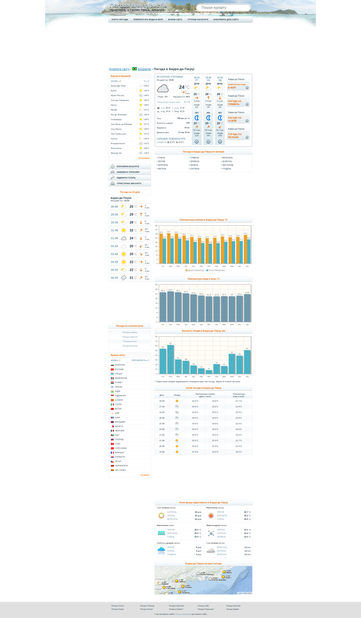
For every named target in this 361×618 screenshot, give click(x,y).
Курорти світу (119, 69)
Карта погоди (120, 19)
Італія (118, 404)
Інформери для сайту (226, 19)
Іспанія (119, 400)
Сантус (114, 138)
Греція (118, 374)
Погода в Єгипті (117, 606)
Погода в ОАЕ (203, 606)
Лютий (161, 161)
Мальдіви (120, 422)
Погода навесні (129, 337)
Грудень (226, 169)
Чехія (118, 461)
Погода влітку (130, 341)
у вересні (161, 142)
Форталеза (116, 148)
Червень (194, 161)
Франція (119, 453)
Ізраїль (118, 387)
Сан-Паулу (116, 129)
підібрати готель (126, 178)
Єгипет (119, 382)
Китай (118, 409)
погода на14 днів (235, 119)
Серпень (195, 169)
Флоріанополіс (118, 143)
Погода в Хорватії (176, 609)
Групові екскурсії (198, 19)
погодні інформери (183, 614)
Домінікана (121, 378)
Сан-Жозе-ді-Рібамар (121, 124)
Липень (194, 165)
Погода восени (129, 346)
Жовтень (227, 161)
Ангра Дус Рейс (118, 86)
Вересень (227, 158)
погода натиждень (235, 102)
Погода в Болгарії (233, 606)
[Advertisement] (180, 44)
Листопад (227, 165)
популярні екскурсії (128, 166)
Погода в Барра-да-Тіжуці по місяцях (203, 151)
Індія (117, 391)
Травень (194, 158)
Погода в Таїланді (147, 606)
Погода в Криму (232, 609)
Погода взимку (129, 332)
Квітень (162, 169)
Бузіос (114, 90)
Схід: (163, 108)
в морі (237, 86)
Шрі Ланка (120, 470)
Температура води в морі (148, 19)
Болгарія (120, 365)
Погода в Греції (117, 609)
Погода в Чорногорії (206, 609)
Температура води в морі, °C (203, 279)
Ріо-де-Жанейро (119, 114)
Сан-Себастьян (118, 134)
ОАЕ (117, 435)
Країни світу (175, 19)
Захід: (176, 108)
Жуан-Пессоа (117, 95)
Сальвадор (116, 119)
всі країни (145, 475)
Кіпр (117, 413)
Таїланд (119, 439)
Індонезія (120, 396)
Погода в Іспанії (146, 609)
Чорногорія (121, 466)
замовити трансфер (128, 172)
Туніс (118, 444)
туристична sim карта (129, 183)
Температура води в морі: (169, 102)
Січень (161, 158)
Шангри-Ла (116, 153)
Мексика (119, 431)
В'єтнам (119, 369)
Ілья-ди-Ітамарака (120, 100)
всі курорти (144, 158)
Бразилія (144, 69)
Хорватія (120, 457)
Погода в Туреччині (176, 606)
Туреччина (121, 448)
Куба (117, 418)
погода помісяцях (235, 135)
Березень (163, 165)
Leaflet (240, 593)
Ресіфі (114, 110)
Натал (114, 105)
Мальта (119, 426)
